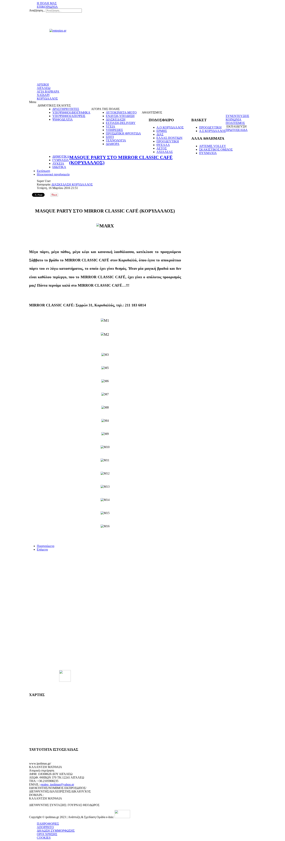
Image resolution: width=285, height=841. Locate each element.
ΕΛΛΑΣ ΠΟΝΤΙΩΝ (169, 138)
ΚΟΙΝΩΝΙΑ (233, 119)
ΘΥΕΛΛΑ (163, 145)
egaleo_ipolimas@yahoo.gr (57, 784)
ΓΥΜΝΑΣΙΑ (60, 160)
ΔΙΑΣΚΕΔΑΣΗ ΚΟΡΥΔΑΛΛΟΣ (72, 184)
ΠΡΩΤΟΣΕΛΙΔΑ (237, 130)
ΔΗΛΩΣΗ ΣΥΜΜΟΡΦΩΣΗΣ (56, 830)
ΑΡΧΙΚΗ (43, 84)
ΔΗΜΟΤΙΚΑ (60, 156)
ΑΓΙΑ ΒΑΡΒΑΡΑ (48, 91)
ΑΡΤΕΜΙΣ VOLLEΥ (212, 146)
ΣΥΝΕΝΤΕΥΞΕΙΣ (237, 116)
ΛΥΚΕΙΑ (58, 163)
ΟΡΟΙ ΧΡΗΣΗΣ (47, 834)
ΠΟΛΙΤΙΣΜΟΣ (235, 123)
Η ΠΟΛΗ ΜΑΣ (47, 3)
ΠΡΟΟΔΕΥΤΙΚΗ (167, 141)
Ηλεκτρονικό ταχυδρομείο (53, 174)
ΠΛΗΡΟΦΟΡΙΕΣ (48, 823)
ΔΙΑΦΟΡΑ (112, 144)
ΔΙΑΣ (159, 134)
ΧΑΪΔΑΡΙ (43, 95)
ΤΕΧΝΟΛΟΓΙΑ (116, 140)
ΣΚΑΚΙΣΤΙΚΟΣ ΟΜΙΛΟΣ (216, 149)
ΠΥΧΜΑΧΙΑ (208, 153)
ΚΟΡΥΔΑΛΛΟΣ (47, 98)
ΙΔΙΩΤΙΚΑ (59, 167)
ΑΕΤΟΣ (161, 148)
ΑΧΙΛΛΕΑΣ (164, 151)
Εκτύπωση (43, 171)
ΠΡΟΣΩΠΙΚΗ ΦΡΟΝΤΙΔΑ (123, 133)
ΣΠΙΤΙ (110, 137)
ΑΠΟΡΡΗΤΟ (45, 827)
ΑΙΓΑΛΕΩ (43, 88)
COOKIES (44, 837)
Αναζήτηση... (37, 10)
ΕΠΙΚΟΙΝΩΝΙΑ (47, 6)
